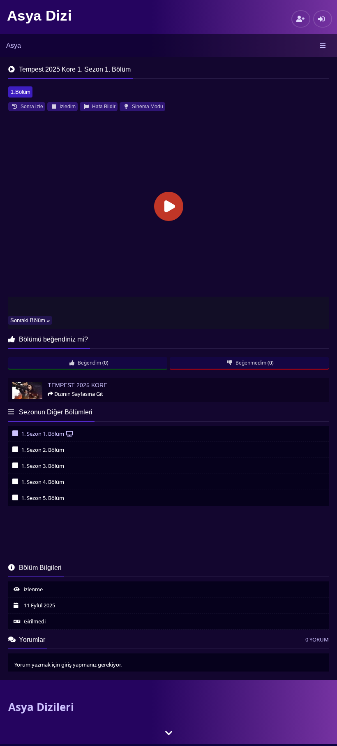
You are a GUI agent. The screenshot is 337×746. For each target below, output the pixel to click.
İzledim (67, 106)
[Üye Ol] (300, 19)
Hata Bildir (103, 106)
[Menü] (323, 45)
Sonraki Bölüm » (30, 320)
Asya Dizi (39, 15)
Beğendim (88, 362)
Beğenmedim (250, 362)
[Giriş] (322, 19)
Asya (13, 45)
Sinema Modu (147, 106)
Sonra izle (31, 106)
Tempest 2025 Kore (34, 381)
